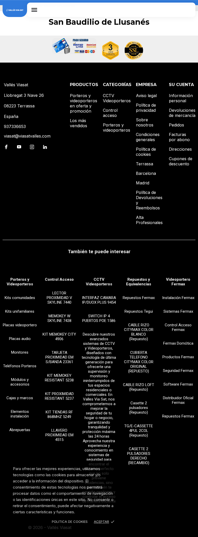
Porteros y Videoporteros (20, 281)
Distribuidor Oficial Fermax (178, 400)
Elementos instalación (20, 414)
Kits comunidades (20, 297)
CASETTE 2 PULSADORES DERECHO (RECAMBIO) (138, 456)
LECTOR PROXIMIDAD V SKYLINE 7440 (59, 298)
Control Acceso (59, 279)
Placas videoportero (20, 325)
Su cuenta (181, 84)
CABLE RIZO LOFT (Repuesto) (138, 387)
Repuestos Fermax (139, 297)
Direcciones (180, 149)
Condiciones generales (148, 137)
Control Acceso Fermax (178, 327)
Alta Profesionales (149, 220)
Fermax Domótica (178, 343)
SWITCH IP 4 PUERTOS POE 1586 (99, 318)
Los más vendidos (78, 123)
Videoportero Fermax (178, 281)
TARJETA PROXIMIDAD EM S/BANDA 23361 (59, 357)
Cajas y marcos (19, 398)
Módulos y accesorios (19, 382)
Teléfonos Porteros (19, 366)
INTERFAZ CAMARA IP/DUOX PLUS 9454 (99, 300)
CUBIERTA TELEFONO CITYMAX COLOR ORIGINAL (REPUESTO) (138, 361)
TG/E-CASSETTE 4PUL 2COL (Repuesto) (138, 431)
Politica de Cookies (70, 521)
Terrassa (144, 163)
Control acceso (110, 113)
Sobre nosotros (144, 122)
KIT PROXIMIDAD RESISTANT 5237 (59, 396)
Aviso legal (146, 95)
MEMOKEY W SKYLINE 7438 (59, 318)
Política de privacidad (146, 108)
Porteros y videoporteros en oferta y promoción (83, 103)
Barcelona (146, 173)
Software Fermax (178, 384)
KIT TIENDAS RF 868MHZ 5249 (59, 414)
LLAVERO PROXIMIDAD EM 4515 (59, 435)
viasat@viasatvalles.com (27, 136)
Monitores (19, 352)
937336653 (15, 126)
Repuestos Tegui (139, 311)
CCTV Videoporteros (117, 98)
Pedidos (176, 124)
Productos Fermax (178, 357)
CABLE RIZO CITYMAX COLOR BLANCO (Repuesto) (138, 332)
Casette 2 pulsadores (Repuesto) (138, 408)
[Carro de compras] (188, 10)
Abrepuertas (19, 430)
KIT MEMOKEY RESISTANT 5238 (59, 377)
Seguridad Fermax (178, 370)
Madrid (142, 182)
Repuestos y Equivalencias (138, 281)
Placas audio (20, 338)
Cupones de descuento (180, 161)
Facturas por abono (179, 137)
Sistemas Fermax (178, 311)
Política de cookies (146, 152)
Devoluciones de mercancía (182, 113)
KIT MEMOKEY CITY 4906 (59, 336)
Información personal (181, 98)
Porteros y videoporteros (116, 127)
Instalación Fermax (178, 297)
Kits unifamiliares (19, 311)
